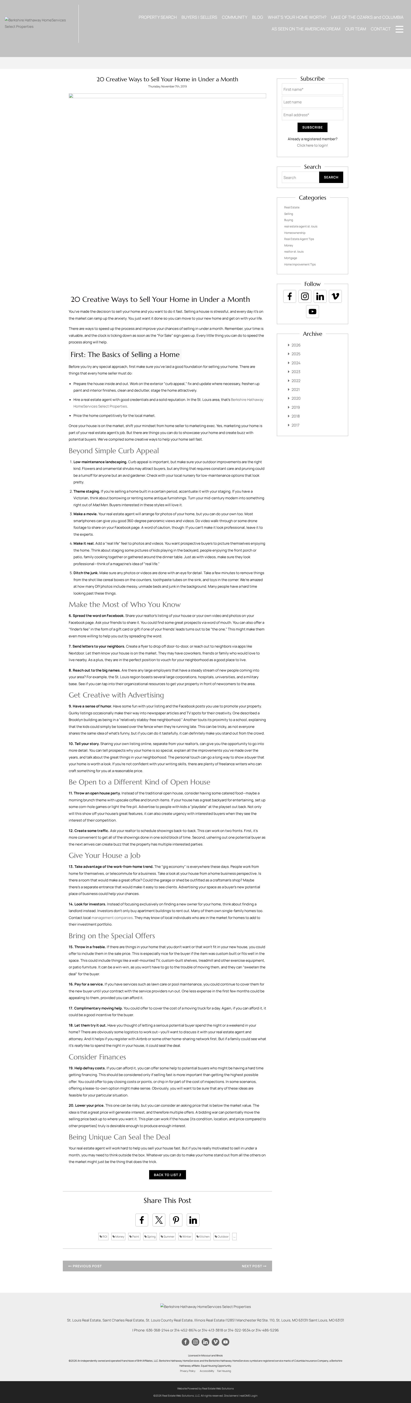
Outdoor (223, 1237)
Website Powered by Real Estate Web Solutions (205, 1388)
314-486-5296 (267, 1330)
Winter (186, 1237)
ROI (104, 1237)
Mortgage (290, 258)
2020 (296, 398)
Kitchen (204, 1237)
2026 (296, 345)
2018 (296, 416)
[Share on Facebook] (141, 1220)
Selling (288, 214)
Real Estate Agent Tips (299, 239)
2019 (296, 407)
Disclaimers (231, 1395)
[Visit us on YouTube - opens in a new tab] (312, 311)
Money (119, 1237)
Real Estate (291, 207)
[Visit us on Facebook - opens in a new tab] (289, 296)
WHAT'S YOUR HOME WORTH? (297, 17)
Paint (135, 1237)
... (234, 1237)
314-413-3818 (212, 1330)
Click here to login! (312, 145)
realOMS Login (249, 1395)
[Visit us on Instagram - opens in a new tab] (304, 296)
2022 (296, 380)
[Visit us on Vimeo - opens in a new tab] (335, 296)
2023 (296, 371)
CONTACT (381, 29)
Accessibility (207, 1371)
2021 (296, 389)
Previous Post (87, 1266)
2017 (295, 425)
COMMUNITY (234, 17)
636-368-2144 (157, 1330)
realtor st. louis (293, 252)
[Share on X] (158, 1220)
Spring (151, 1237)
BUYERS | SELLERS (199, 17)
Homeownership (294, 233)
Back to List (166, 1174)
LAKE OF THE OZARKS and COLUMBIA (367, 17)
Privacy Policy (188, 1371)
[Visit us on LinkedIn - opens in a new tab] (320, 296)
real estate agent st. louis (300, 226)
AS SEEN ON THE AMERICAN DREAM (306, 29)
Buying (288, 220)
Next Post (252, 1266)
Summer (168, 1237)
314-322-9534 (239, 1330)
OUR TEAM (355, 29)
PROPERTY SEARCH (158, 17)
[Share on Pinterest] (176, 1220)
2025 (296, 353)
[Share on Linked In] (193, 1220)
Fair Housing (224, 1371)
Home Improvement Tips (300, 264)
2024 (296, 362)
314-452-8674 (185, 1330)
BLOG (257, 17)
